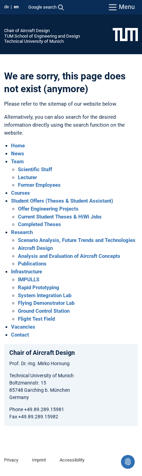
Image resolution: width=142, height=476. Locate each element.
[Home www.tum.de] (125, 34)
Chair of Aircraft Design (27, 30)
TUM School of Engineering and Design (42, 36)
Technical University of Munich (34, 41)
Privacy (11, 460)
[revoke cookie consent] (128, 462)
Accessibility (72, 460)
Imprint (39, 460)
